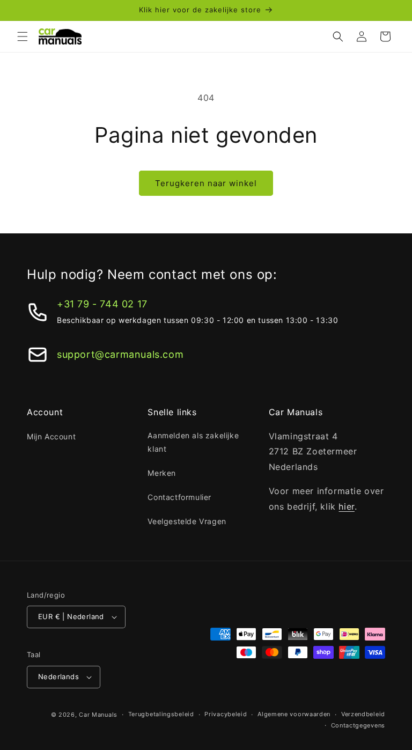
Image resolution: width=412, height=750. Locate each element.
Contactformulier (179, 497)
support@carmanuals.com (120, 354)
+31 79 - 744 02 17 (102, 304)
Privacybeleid (225, 714)
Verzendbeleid (363, 714)
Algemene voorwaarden (294, 714)
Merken (162, 472)
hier (346, 506)
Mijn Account (51, 436)
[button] (22, 36)
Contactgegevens (358, 725)
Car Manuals (98, 714)
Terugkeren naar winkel (206, 183)
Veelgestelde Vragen (187, 521)
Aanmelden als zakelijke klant (193, 442)
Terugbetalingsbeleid (161, 714)
